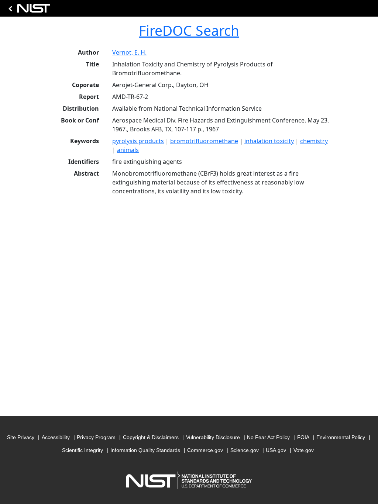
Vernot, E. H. (129, 52)
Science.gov (244, 450)
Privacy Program (96, 437)
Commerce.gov (205, 450)
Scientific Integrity (82, 450)
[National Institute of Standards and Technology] (28, 10)
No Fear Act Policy (268, 437)
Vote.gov (303, 450)
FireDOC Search (189, 30)
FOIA (303, 437)
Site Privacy (20, 437)
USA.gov (276, 450)
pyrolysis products (138, 141)
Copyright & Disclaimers (151, 437)
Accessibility (56, 437)
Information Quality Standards (145, 450)
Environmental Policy (340, 437)
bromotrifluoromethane (204, 141)
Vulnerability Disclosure (213, 437)
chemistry (314, 141)
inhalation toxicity (269, 141)
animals (128, 150)
